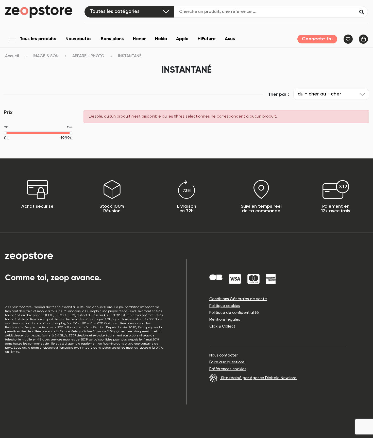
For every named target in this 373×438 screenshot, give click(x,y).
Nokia (161, 39)
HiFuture (207, 39)
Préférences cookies (227, 369)
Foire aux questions (227, 362)
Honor (139, 39)
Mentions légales (224, 319)
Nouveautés (78, 39)
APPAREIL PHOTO (88, 56)
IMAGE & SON (46, 56)
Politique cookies (224, 306)
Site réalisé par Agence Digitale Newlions (258, 378)
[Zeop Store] (44, 11)
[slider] (5, 133)
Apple (182, 39)
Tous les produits (38, 39)
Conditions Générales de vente (238, 299)
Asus (230, 39)
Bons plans (112, 39)
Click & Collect (222, 326)
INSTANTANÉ (130, 56)
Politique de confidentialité (234, 313)
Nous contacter (223, 355)
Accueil (12, 56)
